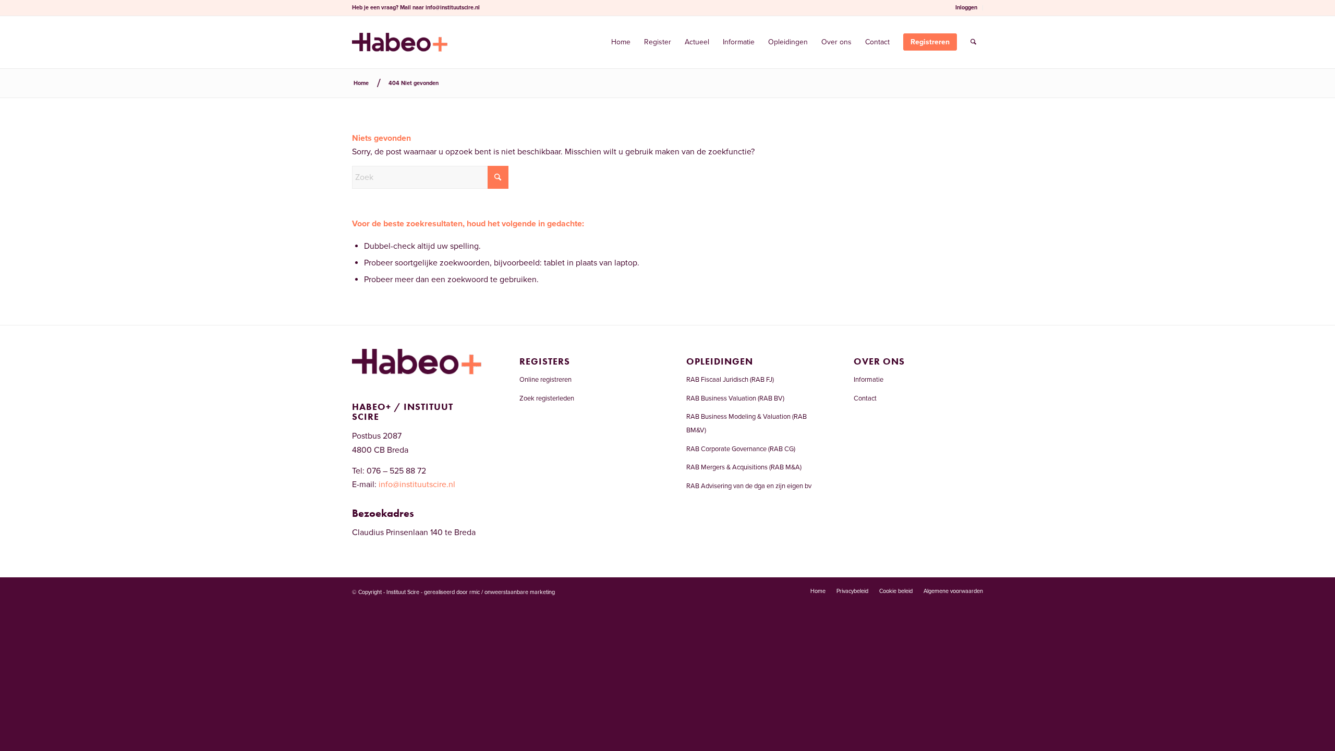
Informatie (868, 380)
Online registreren (545, 380)
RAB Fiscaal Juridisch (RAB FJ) (730, 380)
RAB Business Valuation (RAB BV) (735, 398)
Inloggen (966, 7)
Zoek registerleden (546, 398)
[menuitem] (966, 7)
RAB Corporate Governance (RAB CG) (740, 449)
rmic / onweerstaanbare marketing (512, 592)
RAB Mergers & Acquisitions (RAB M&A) (744, 467)
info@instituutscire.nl (453, 7)
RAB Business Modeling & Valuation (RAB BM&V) (746, 423)
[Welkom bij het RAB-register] (399, 42)
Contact (865, 398)
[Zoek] (973, 42)
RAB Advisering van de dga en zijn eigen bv (748, 486)
